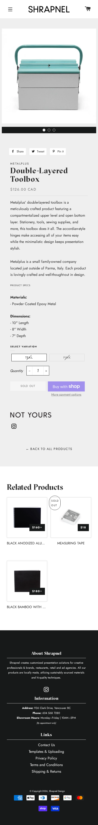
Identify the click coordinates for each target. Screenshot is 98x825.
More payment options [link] (66, 394)
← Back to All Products (49, 449)
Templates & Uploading (46, 751)
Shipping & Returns (46, 771)
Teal (29, 357)
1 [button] (45, 131)
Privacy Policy (46, 758)
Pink (67, 357)
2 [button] (50, 131)
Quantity (16, 370)
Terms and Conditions (46, 764)
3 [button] (55, 131)
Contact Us (46, 745)
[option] (49, 78)
